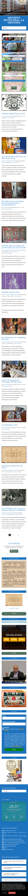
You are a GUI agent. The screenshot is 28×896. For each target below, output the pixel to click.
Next (25, 8)
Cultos (4, 294)
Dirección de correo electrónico (9, 721)
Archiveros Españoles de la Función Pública (12, 839)
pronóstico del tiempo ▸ (14, 820)
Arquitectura (5, 470)
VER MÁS (14, 613)
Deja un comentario (10, 117)
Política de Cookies (6, 890)
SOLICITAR (14, 550)
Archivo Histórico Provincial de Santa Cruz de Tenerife (14, 833)
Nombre (4, 715)
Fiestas (9, 250)
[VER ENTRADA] (14, 102)
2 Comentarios (7, 429)
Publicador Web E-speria (8, 849)
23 (18, 534)
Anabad (5, 847)
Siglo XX (16, 294)
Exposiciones (5, 250)
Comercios (5, 116)
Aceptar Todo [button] (12, 892)
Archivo (4, 160)
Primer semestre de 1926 (13, 114)
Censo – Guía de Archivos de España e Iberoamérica (14, 842)
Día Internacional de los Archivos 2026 (14, 157)
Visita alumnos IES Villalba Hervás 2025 (12, 381)
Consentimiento (6, 727)
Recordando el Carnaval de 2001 (14, 338)
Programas (22, 250)
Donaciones (8, 294)
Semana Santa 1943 (11, 292)
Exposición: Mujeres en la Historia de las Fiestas (14, 247)
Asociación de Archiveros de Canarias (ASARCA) (13, 840)
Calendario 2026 (10, 425)
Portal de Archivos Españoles (9, 846)
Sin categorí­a (5, 207)
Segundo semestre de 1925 (12, 467)
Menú (6, 28)
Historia (8, 116)
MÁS (15, 48)
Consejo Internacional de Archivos (10, 844)
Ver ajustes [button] (5, 892)
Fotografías (13, 250)
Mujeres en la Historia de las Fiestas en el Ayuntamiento (13, 203)
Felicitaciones (8, 160)
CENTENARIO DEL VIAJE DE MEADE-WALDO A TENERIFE (14, 509)
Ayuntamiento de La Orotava (9, 830)
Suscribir (14, 749)
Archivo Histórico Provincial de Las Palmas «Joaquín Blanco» (14, 836)
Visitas (7, 384)
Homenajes (14, 160)
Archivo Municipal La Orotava (14, 20)
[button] (14, 672)
